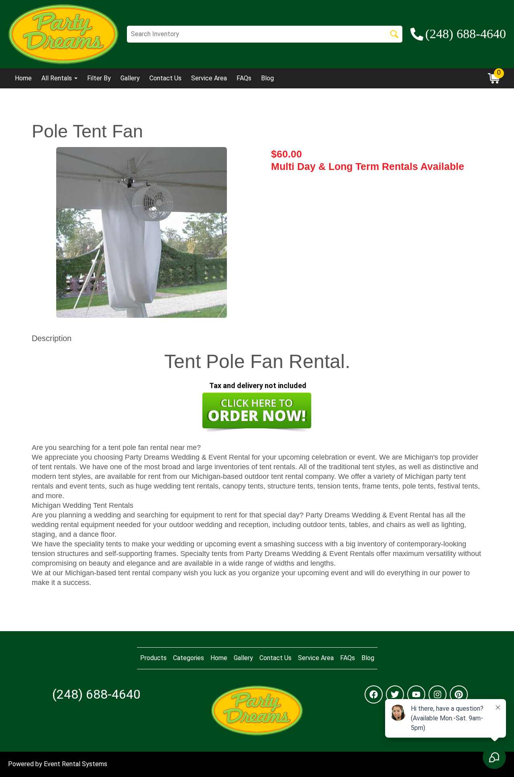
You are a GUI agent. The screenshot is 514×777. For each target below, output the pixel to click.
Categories (188, 658)
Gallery (130, 78)
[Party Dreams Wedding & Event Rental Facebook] (374, 694)
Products (153, 658)
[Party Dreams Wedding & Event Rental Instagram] (437, 694)
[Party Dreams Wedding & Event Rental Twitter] (395, 694)
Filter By (99, 78)
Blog (267, 78)
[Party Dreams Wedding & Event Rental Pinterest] (459, 694)
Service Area (209, 78)
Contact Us (165, 78)
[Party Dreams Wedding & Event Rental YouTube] (416, 694)
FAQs (244, 78)
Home (23, 78)
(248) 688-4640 (96, 694)
